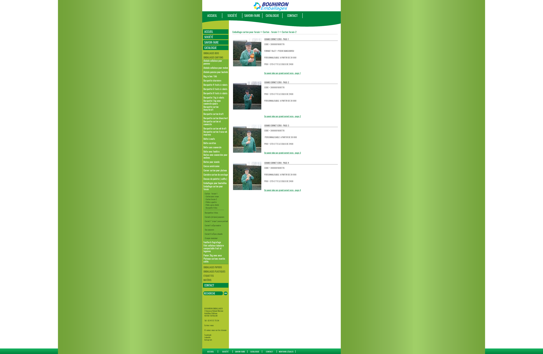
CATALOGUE (272, 15)
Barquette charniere (212, 80)
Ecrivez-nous (209, 325)
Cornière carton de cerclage (215, 174)
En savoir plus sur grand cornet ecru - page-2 (282, 116)
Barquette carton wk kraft (214, 128)
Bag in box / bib (210, 76)
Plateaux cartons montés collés (214, 260)
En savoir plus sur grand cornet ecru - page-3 (282, 152)
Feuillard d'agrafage (212, 242)
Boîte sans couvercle (212, 147)
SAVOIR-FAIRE (252, 15)
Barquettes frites (211, 212)
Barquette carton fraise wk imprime (215, 133)
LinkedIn (207, 337)
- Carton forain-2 (211, 199)
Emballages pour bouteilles (215, 183)
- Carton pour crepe (212, 196)
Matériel (207, 280)
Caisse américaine (211, 166)
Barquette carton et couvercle (212, 123)
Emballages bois (211, 53)
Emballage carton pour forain (213, 188)
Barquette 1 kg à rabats (213, 97)
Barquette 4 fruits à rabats (215, 84)
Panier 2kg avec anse (212, 255)
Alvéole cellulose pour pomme (212, 62)
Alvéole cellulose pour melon (215, 67)
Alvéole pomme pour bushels (215, 72)
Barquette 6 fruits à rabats (215, 89)
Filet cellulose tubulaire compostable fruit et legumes (213, 248)
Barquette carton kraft (213, 113)
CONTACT (292, 15)
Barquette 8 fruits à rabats (215, 93)
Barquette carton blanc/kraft (210, 108)
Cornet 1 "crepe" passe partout (216, 221)
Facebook (207, 334)
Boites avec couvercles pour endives (215, 156)
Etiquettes (208, 275)
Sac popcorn (209, 229)
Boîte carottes (209, 143)
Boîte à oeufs (209, 138)
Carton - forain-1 (211, 193)
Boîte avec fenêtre (211, 151)
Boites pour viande (211, 161)
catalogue (254, 351)
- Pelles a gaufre (211, 202)
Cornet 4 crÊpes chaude (213, 233)
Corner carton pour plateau (215, 170)
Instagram (208, 339)
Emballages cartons (213, 57)
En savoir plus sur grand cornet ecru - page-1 (282, 73)
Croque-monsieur (211, 238)
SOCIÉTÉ (232, 15)
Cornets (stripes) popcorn (214, 216)
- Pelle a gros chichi (212, 204)
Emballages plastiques (214, 271)
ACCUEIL (212, 15)
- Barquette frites (211, 207)
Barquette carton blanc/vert (215, 118)
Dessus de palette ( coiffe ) (215, 178)
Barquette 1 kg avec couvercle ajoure (212, 102)
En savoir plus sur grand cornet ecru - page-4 (282, 190)
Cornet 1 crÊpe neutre (213, 225)
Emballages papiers (212, 267)
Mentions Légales (286, 351)
